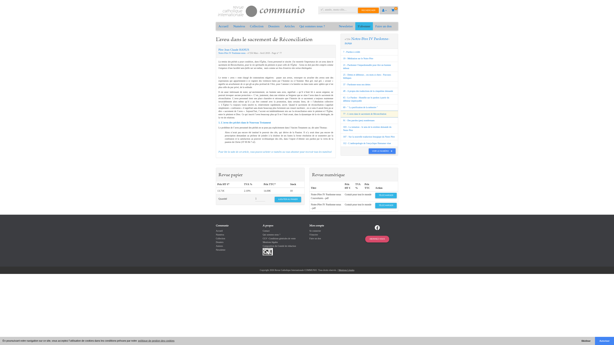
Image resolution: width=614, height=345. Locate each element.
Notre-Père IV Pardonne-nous (232, 53)
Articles (289, 26)
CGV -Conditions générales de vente (279, 238)
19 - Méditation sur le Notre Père (358, 58)
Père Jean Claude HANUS (233, 49)
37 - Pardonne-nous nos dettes (356, 84)
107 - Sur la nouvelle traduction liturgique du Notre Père (369, 137)
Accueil (223, 26)
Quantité (222, 198)
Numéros (239, 26)
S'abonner (364, 26)
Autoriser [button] (604, 341)
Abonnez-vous (377, 239)
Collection (257, 26)
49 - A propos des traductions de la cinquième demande (368, 91)
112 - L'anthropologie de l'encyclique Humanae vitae (367, 143)
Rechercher (368, 10)
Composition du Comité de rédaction (279, 246)
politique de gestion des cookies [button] (156, 340)
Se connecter (315, 231)
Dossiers (273, 26)
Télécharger (386, 195)
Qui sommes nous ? (312, 26)
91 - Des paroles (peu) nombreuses (358, 120)
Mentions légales (270, 242)
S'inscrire (313, 235)
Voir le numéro (380, 151)
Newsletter (346, 26)
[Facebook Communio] (377, 227)
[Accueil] (261, 11)
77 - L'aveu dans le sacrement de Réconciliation (364, 114)
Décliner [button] (586, 341)
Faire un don (383, 26)
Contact (266, 231)
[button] (384, 10)
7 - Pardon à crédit (351, 52)
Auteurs (219, 246)
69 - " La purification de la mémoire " (360, 107)
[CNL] (268, 251)
